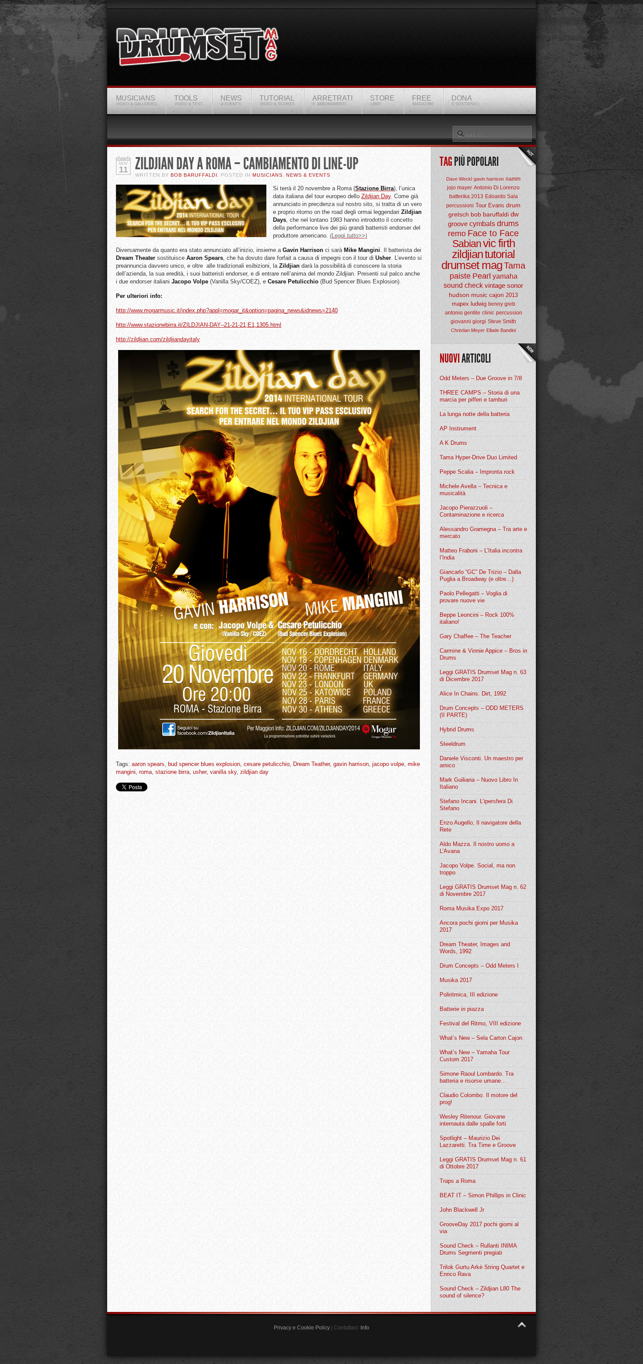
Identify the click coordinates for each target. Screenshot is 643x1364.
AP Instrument (458, 428)
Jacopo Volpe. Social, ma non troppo (477, 869)
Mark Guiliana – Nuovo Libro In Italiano (479, 783)
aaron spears (148, 764)
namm (513, 179)
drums (508, 223)
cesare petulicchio (267, 764)
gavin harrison (351, 764)
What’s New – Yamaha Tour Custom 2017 (475, 1056)
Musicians (267, 175)
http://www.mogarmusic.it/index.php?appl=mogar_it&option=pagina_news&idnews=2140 (227, 310)
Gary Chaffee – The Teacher (475, 636)
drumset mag (471, 265)
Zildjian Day (376, 196)
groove (458, 223)
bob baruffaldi (490, 214)
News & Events (308, 175)
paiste (460, 276)
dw (514, 214)
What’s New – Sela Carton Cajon (481, 1038)
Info (364, 1328)
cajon (496, 294)
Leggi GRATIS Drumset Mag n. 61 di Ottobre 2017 (483, 1163)
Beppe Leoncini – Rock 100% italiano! (477, 618)
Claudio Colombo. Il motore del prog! (478, 1098)
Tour (480, 205)
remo (457, 233)
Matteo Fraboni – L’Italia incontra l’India (481, 554)
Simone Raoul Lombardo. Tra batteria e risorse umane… (477, 1077)
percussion (509, 313)
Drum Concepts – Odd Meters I (479, 965)
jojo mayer (459, 188)
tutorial (500, 254)
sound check (463, 285)
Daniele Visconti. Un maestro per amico (481, 762)
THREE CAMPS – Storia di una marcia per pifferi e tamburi (480, 396)
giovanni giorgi (468, 321)
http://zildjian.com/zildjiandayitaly (158, 339)
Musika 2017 (456, 980)
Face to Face (493, 233)
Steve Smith (502, 321)
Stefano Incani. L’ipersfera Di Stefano (476, 804)
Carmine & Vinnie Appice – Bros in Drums (483, 654)
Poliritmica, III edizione (469, 994)
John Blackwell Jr (462, 1210)
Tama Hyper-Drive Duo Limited (478, 457)
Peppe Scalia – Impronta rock (477, 472)
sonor (515, 285)
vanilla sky (223, 772)
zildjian (467, 254)
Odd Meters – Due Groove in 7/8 (481, 378)
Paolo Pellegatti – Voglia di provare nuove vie (473, 597)
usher (199, 772)
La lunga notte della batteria (475, 414)
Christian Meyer (468, 330)
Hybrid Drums (457, 729)
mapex (460, 304)
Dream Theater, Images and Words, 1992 (475, 948)
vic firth (499, 243)
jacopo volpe (388, 764)
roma (145, 772)
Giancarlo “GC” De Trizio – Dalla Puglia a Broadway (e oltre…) (480, 575)
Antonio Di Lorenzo (497, 188)
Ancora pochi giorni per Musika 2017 (479, 926)
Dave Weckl (459, 179)
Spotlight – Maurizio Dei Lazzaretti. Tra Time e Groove (478, 1141)
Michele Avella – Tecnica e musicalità (473, 490)
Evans (496, 205)
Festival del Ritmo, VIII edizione (480, 1023)
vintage (495, 285)
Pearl (481, 276)
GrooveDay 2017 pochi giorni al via (479, 1228)
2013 (512, 295)
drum (513, 205)
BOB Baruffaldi (194, 175)
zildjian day (254, 772)
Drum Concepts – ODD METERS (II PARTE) (482, 711)
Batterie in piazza (462, 1009)
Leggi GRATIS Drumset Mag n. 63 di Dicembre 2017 (483, 675)
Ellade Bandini (501, 330)
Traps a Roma (457, 1181)
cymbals (482, 223)
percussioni (460, 206)
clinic (488, 313)
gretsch (458, 214)
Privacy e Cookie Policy (302, 1328)
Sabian (466, 243)
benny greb (501, 304)
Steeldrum (452, 744)
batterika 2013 (466, 196)
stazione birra (172, 772)
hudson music (468, 294)
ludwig (478, 304)
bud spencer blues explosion (204, 764)
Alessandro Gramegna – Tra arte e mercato (483, 532)
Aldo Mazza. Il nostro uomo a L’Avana (477, 847)
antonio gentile (462, 313)
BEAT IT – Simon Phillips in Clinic (483, 1195)
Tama (514, 265)
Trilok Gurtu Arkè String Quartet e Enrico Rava (482, 1270)
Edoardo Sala (501, 196)
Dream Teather (311, 764)
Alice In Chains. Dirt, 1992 (473, 693)
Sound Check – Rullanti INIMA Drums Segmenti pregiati (478, 1249)
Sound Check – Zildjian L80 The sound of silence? (480, 1292)
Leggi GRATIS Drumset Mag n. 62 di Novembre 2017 (483, 890)
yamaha (505, 276)
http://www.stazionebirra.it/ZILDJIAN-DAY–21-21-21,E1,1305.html (198, 325)
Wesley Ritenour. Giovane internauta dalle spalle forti (473, 1120)
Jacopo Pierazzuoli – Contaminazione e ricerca (472, 511)
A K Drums (453, 443)
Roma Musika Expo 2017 (471, 908)
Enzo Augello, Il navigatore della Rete (480, 826)
